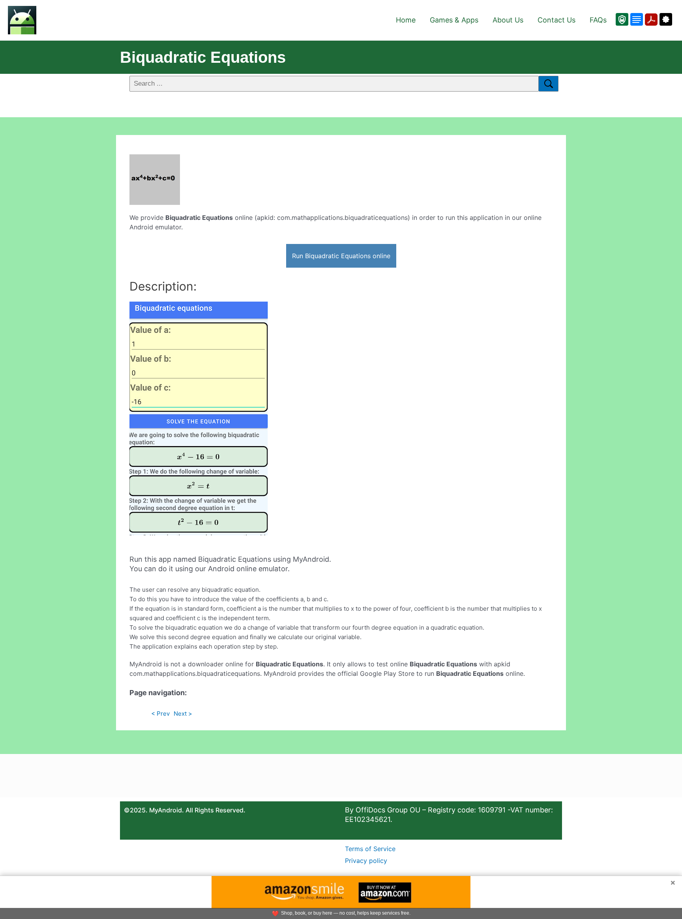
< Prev (160, 713)
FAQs (598, 20)
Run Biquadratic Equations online (341, 256)
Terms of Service (370, 849)
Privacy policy (366, 861)
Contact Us (556, 20)
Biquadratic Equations (203, 57)
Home (406, 20)
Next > (183, 713)
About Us (508, 20)
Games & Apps (454, 20)
